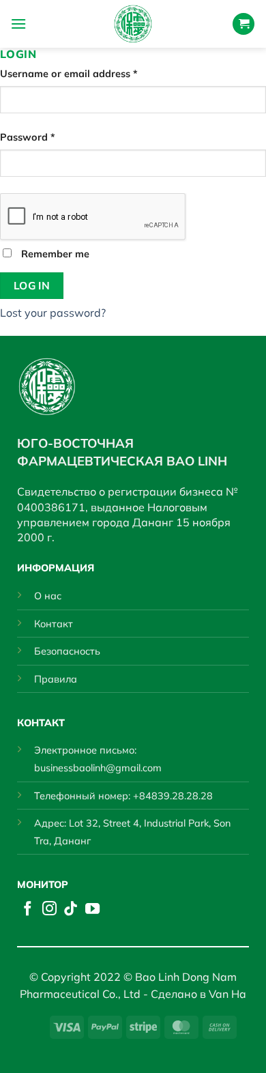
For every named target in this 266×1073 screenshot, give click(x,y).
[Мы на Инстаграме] (49, 909)
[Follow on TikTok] (70, 909)
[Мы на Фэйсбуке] (27, 909)
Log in (32, 285)
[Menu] (18, 23)
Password (49, 136)
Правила (55, 679)
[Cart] (243, 24)
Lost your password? (53, 312)
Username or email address (90, 73)
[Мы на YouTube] (92, 909)
